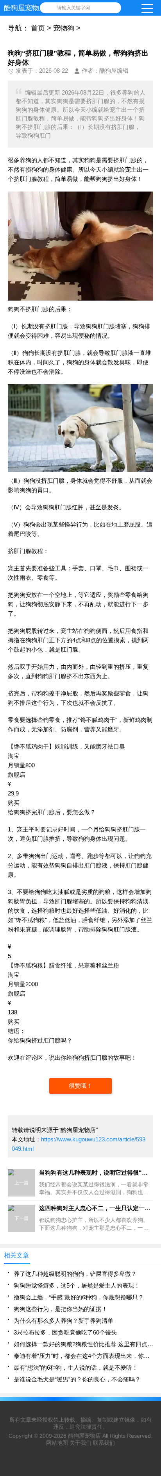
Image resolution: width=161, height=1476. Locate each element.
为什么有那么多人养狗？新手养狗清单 (63, 1320)
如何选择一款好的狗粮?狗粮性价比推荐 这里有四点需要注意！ (83, 1344)
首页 (38, 28)
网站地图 (57, 1443)
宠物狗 (63, 28)
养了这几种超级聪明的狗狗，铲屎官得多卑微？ (75, 1273)
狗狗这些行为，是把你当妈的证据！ (60, 1309)
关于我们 (80, 1443)
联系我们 (104, 1443)
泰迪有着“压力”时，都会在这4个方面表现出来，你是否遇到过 (83, 1355)
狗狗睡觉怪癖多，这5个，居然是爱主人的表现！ (77, 1285)
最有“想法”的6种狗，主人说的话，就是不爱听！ (76, 1367)
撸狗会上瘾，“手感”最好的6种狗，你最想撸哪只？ (79, 1297)
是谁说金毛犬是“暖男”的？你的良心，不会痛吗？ (77, 1379)
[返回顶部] (153, 1320)
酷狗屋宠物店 (84, 1436)
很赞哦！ (80, 1085)
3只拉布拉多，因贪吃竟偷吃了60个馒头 (65, 1332)
